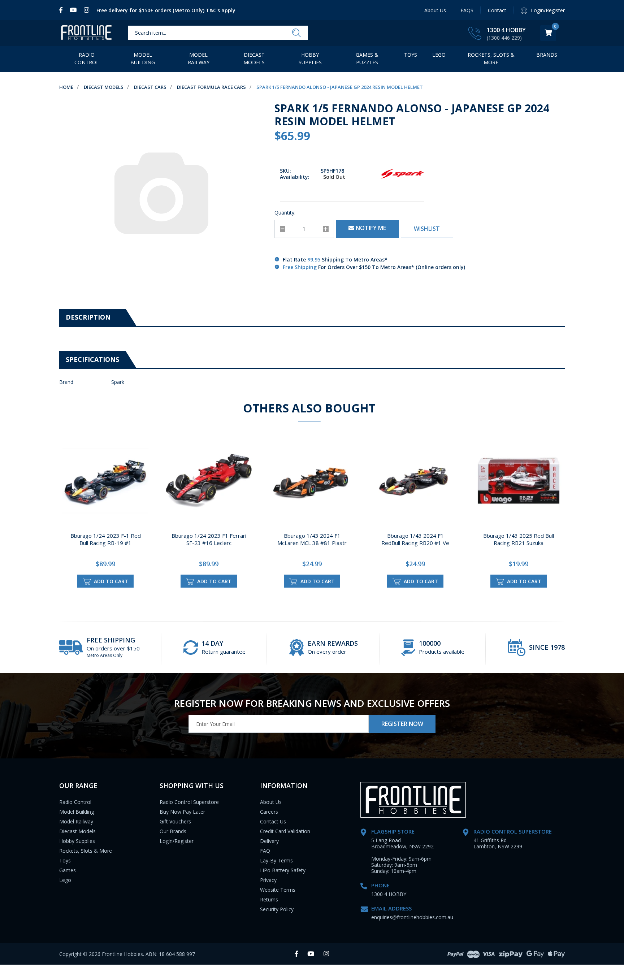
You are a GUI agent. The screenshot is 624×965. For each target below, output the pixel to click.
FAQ (265, 850)
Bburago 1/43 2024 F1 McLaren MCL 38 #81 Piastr (312, 539)
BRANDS (546, 54)
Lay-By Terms (276, 860)
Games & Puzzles (367, 58)
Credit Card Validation (285, 831)
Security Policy (277, 909)
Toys (410, 54)
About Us (435, 10)
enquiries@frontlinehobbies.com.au (412, 917)
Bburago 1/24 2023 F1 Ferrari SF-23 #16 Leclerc (209, 539)
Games (67, 870)
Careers (269, 811)
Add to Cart (110, 581)
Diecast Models (254, 58)
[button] (427, 229)
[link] (62, 10)
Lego (65, 880)
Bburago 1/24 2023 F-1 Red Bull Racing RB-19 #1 (105, 539)
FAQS (466, 10)
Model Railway (198, 58)
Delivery (269, 841)
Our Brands (173, 831)
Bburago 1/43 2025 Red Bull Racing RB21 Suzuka (518, 539)
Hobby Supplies (310, 58)
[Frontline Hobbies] (86, 33)
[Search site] (296, 33)
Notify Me (370, 228)
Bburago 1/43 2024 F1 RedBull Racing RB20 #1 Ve (415, 539)
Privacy (268, 880)
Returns (269, 899)
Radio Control (86, 58)
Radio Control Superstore (189, 802)
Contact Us (273, 821)
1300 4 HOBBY (506, 30)
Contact (497, 10)
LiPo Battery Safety (283, 870)
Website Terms (277, 889)
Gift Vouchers (175, 821)
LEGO (439, 54)
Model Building (142, 58)
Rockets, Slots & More (491, 58)
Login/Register (177, 841)
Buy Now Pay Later (182, 811)
